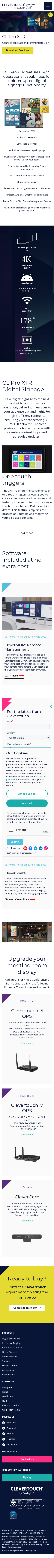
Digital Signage (9, 1362)
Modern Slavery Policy (33, 1555)
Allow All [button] (27, 803)
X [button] (51, 706)
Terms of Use (8, 1552)
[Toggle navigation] (48, 6)
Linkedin (10, 1449)
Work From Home (11, 1420)
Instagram (11, 1454)
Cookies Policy (35, 1552)
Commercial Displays (12, 1358)
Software (6, 1371)
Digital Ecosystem (11, 1349)
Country (11, 733)
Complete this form (25, 1318)
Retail (5, 1402)
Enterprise (7, 1397)
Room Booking (9, 1366)
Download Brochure (18, 50)
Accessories (8, 1380)
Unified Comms (9, 1376)
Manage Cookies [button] (27, 793)
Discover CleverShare (16, 909)
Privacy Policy (21, 1552)
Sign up (27, 1487)
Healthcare (7, 1406)
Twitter (10, 1443)
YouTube (11, 1433)
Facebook (11, 1438)
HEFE (4, 1411)
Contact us (27, 1469)
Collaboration (8, 1384)
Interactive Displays (11, 1353)
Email (9, 721)
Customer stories (10, 1415)
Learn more (11, 686)
